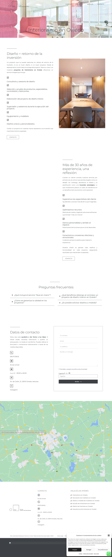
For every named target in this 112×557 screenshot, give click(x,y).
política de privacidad (80, 369)
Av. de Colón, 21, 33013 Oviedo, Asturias (24, 381)
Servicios (90, 4)
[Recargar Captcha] (69, 373)
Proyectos (79, 4)
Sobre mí (68, 4)
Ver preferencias (103, 549)
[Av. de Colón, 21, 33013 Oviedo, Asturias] (11, 377)
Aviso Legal (96, 553)
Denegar (88, 549)
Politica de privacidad (88, 553)
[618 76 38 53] (11, 352)
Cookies (80, 553)
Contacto (100, 4)
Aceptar (74, 549)
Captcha (61, 373)
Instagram (14, 390)
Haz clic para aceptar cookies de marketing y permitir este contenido (22, 432)
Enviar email (14, 365)
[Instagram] (11, 385)
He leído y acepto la (73, 369)
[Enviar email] (11, 360)
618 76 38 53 (14, 356)
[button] (109, 535)
